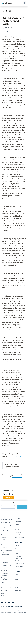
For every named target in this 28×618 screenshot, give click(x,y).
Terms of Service (6, 613)
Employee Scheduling (6, 517)
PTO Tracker (4, 590)
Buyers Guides (19, 566)
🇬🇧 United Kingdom (22, 610)
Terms (17, 593)
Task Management (6, 585)
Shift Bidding (4, 547)
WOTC (3, 593)
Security (17, 561)
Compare (17, 553)
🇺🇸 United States (5, 610)
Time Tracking (5, 570)
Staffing (17, 529)
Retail (16, 527)
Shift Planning (4, 562)
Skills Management (6, 565)
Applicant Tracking (6, 595)
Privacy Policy (18, 590)
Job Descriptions (19, 563)
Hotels (17, 524)
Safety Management (6, 550)
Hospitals (17, 535)
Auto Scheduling (5, 544)
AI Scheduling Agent (6, 519)
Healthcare (18, 521)
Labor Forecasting (6, 525)
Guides (17, 548)
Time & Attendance (6, 522)
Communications (5, 542)
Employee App (5, 530)
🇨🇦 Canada (13, 610)
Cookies (17, 587)
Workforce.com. (17, 477)
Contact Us (18, 577)
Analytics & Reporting (6, 587)
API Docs (17, 551)
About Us (17, 574)
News (16, 579)
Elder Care (18, 532)
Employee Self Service (7, 568)
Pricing (17, 545)
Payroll (3, 527)
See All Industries (19, 537)
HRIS (2, 582)
